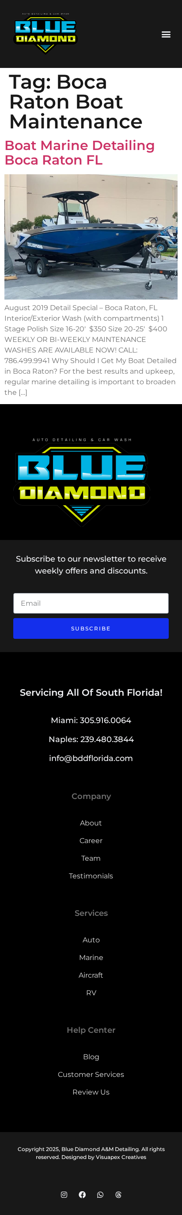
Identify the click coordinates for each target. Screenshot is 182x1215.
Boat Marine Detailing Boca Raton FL (79, 152)
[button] (166, 34)
